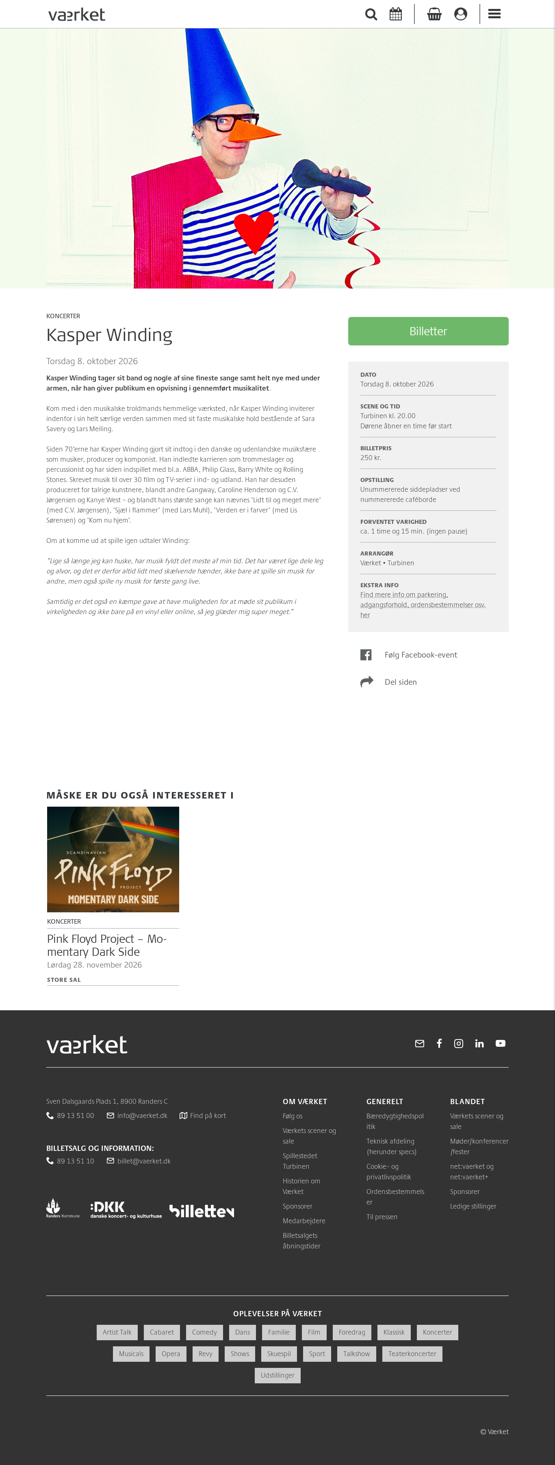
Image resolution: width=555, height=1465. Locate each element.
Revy (205, 1353)
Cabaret (162, 1332)
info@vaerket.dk (142, 1115)
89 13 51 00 (75, 1115)
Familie (279, 1332)
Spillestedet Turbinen (300, 1160)
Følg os (292, 1116)
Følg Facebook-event (421, 654)
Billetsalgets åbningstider (302, 1240)
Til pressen (382, 1216)
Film (314, 1332)
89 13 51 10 (75, 1161)
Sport (317, 1353)
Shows (240, 1353)
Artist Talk (117, 1332)
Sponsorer (297, 1206)
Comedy (204, 1332)
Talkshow (356, 1353)
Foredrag (352, 1332)
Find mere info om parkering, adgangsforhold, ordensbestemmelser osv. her (423, 604)
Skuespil (279, 1353)
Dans (242, 1332)
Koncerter (63, 317)
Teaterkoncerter (412, 1353)
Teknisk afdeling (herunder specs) (391, 1146)
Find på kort (208, 1115)
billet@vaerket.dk (144, 1161)
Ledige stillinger (473, 1206)
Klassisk (394, 1332)
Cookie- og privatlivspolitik (388, 1171)
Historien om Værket (302, 1186)
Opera (171, 1353)
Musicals (131, 1353)
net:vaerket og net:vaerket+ (472, 1171)
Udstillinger (278, 1375)
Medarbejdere (304, 1220)
